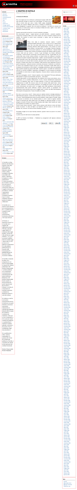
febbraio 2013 (67, 283)
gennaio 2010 (66, 342)
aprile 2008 (66, 375)
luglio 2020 (66, 143)
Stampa (44, 123)
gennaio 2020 (66, 152)
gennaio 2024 (66, 77)
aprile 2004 (66, 451)
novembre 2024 (67, 61)
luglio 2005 (66, 427)
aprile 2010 (66, 337)
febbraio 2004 (67, 454)
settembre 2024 (67, 64)
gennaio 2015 (66, 247)
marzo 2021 (66, 130)
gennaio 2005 (66, 436)
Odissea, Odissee (6, 107)
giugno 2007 (66, 391)
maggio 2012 (66, 298)
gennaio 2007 (66, 398)
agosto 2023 (66, 85)
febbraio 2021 (67, 132)
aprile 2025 (66, 53)
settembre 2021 (67, 121)
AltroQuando (5, 31)
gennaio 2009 (66, 361)
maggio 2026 (66, 33)
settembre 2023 (67, 83)
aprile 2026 (66, 34)
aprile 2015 (66, 242)
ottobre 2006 (66, 403)
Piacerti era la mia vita (7, 76)
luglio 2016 (66, 219)
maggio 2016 (66, 222)
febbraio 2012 (67, 302)
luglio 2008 (66, 370)
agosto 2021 (66, 122)
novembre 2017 (67, 193)
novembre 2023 (67, 80)
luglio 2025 (66, 48)
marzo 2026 (66, 36)
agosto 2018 (66, 179)
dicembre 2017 (67, 192)
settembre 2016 (67, 215)
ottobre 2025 (66, 44)
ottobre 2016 (66, 214)
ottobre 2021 (66, 119)
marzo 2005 (66, 433)
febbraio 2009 (67, 359)
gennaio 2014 (66, 266)
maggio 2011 (66, 316)
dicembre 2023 (67, 78)
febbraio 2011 (66, 321)
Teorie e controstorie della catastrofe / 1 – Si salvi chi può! (8, 123)
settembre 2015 (67, 234)
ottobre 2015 (66, 233)
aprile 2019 (66, 167)
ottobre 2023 (66, 81)
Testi (30, 12)
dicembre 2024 (67, 59)
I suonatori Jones (6, 28)
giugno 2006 (66, 410)
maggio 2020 (66, 146)
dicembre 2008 (67, 362)
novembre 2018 (67, 174)
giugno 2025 (66, 50)
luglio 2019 (66, 162)
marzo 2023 (66, 92)
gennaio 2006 (66, 417)
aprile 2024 (66, 72)
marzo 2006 (66, 414)
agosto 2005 (66, 425)
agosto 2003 (66, 463)
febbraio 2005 (67, 435)
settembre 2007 (67, 386)
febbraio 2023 (67, 94)
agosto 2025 (66, 47)
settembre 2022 (67, 102)
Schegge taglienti (6, 25)
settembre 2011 (67, 310)
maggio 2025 (66, 51)
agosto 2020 (66, 141)
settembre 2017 (67, 197)
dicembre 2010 (67, 324)
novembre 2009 (67, 345)
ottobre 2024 (66, 62)
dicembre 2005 (67, 419)
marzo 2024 (66, 74)
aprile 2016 (66, 223)
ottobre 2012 (66, 290)
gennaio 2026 (66, 39)
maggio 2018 (66, 184)
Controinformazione (7, 17)
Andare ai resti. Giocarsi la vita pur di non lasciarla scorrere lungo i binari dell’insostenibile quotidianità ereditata (8, 66)
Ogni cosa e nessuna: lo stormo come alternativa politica (8, 141)
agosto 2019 (66, 160)
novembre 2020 (67, 137)
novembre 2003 (67, 458)
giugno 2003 (66, 466)
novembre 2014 (67, 250)
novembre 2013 (67, 269)
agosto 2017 (66, 198)
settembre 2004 (67, 443)
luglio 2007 (66, 389)
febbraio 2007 (67, 397)
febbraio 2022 (67, 113)
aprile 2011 (66, 318)
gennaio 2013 (66, 285)
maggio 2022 (66, 108)
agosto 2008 (66, 369)
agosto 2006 (66, 406)
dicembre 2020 (67, 135)
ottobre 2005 (66, 422)
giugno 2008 (66, 372)
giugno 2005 (66, 428)
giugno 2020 (66, 145)
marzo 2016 (66, 225)
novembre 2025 (67, 42)
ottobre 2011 (66, 309)
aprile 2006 (66, 413)
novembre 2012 (67, 288)
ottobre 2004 (66, 441)
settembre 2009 (67, 348)
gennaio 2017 (66, 209)
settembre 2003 (67, 462)
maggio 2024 (66, 70)
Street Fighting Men (7, 148)
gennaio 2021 (66, 133)
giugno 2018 (66, 182)
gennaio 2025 (66, 58)
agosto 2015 (66, 236)
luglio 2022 (66, 105)
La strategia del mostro (8, 110)
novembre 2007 (67, 383)
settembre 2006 (67, 405)
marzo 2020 (66, 149)
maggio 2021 (66, 127)
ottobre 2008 (66, 365)
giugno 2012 (66, 296)
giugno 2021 (66, 126)
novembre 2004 (67, 439)
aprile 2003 (66, 469)
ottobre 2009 (66, 346)
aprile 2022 (66, 110)
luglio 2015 (66, 238)
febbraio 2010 (67, 340)
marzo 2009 (66, 357)
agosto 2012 (66, 293)
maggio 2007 (66, 392)
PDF (50, 123)
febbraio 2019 (67, 170)
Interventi (5, 14)
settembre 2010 (67, 329)
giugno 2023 (66, 88)
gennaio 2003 (66, 474)
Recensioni (5, 15)
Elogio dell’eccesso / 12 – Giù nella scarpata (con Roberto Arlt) (8, 89)
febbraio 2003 (67, 473)
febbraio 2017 (67, 208)
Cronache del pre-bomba (8, 26)
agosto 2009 (66, 350)
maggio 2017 (66, 203)
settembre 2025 (67, 45)
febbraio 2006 (67, 416)
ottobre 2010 (66, 327)
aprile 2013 (66, 280)
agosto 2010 (66, 331)
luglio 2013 (66, 275)
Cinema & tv (5, 23)
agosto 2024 (66, 66)
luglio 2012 (66, 294)
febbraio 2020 (67, 151)
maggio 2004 (66, 449)
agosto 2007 (66, 387)
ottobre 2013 (66, 271)
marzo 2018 (66, 187)
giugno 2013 (66, 277)
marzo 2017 (66, 206)
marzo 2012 (66, 301)
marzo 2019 (66, 168)
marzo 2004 (66, 452)
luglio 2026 (66, 29)
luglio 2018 (66, 181)
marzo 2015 (66, 244)
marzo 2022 (66, 111)
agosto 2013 (66, 274)
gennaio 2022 (66, 115)
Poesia (4, 22)
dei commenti (68, 484)
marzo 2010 (66, 339)
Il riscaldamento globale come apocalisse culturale (8, 57)
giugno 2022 (66, 107)
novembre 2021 (67, 118)
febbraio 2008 (67, 378)
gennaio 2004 (66, 455)
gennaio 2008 (66, 380)
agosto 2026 (66, 28)
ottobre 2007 (66, 384)
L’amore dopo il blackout (8, 126)
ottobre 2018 (66, 176)
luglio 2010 (66, 332)
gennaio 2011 (66, 323)
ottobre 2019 (66, 157)
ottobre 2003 (66, 460)
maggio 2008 (66, 373)
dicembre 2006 (67, 400)
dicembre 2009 (67, 343)
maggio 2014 (66, 260)
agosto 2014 (66, 255)
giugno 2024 (66, 69)
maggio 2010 (66, 335)
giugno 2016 (66, 220)
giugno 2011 (66, 315)
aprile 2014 (66, 261)
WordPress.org (67, 486)
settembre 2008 (67, 367)
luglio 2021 (66, 124)
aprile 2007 (66, 394)
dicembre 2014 (67, 249)
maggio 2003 (66, 468)
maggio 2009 (66, 354)
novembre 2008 (67, 364)
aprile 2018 (66, 186)
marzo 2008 (66, 376)
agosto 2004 (66, 444)
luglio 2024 (66, 67)
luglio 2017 (66, 200)
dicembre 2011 (67, 305)
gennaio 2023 (66, 96)
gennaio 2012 (66, 304)
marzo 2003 (66, 471)
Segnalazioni (5, 29)
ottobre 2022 (66, 100)
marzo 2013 (66, 282)
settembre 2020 (67, 140)
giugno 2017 (66, 201)
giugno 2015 (66, 239)
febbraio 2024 (67, 75)
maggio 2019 (66, 165)
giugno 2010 (66, 334)
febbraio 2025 (67, 56)
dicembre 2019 (67, 154)
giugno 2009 (66, 353)
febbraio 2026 (67, 37)
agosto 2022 (66, 103)
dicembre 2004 (67, 438)
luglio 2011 (66, 313)
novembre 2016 (67, 212)
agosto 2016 (66, 217)
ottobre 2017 (66, 195)
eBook (57, 123)
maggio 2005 (66, 430)
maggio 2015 (66, 241)
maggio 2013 (66, 279)
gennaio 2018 (66, 190)
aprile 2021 (66, 129)
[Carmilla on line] (38, 4)
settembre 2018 (67, 178)
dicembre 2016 (67, 211)
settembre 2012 (67, 291)
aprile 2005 (66, 432)
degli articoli (67, 483)
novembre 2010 (67, 326)
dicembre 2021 (67, 116)
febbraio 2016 (67, 227)
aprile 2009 (66, 356)
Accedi (65, 481)
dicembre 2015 (67, 230)
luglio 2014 (66, 257)
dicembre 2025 (67, 40)
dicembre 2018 (67, 173)
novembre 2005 (67, 421)
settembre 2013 (67, 272)
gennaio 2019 (66, 171)
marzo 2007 (66, 395)
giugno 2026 (66, 31)
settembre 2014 (67, 253)
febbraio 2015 (67, 245)
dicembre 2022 (67, 97)
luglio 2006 (66, 408)
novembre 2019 (67, 156)
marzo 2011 (66, 320)
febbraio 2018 (67, 189)
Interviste (5, 18)
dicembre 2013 (67, 268)
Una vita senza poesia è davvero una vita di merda (8, 40)
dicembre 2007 (67, 381)
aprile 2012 (66, 299)
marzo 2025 (66, 55)
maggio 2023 (66, 89)
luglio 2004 (66, 446)
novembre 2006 (67, 402)
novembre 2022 (67, 99)
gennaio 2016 (66, 228)
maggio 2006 (66, 411)
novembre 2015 (67, 231)
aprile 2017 (66, 204)
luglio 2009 (66, 351)
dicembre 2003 (67, 457)
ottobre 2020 (66, 138)
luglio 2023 (66, 86)
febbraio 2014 (67, 264)
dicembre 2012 (67, 286)
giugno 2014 (66, 258)
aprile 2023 (66, 91)
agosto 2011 (66, 312)
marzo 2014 (66, 263)
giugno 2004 (66, 447)
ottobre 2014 (66, 252)
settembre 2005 (67, 424)
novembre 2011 (67, 307)
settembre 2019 (67, 159)
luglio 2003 (66, 465)
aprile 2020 (66, 148)
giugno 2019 (66, 163)
